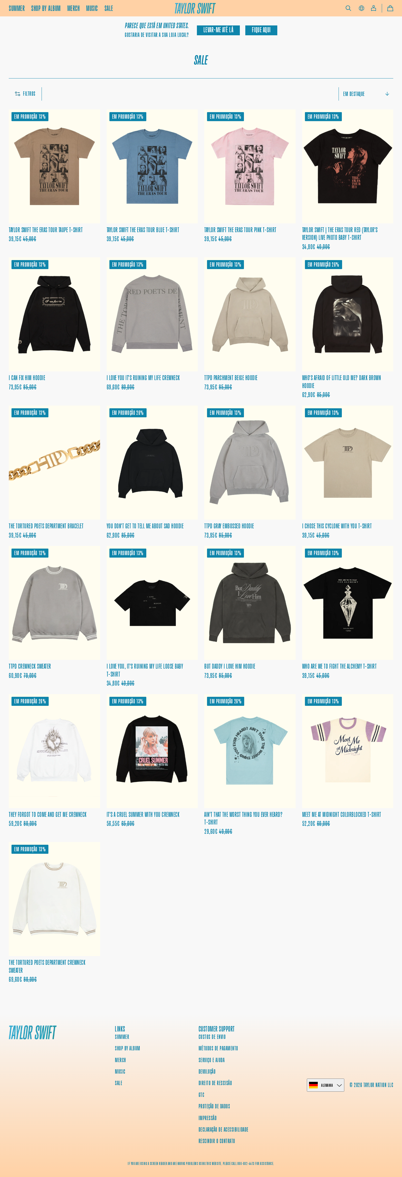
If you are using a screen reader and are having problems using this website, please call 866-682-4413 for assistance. (201, 1163)
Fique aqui (261, 30)
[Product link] (54, 180)
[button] (348, 8)
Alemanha (327, 1085)
